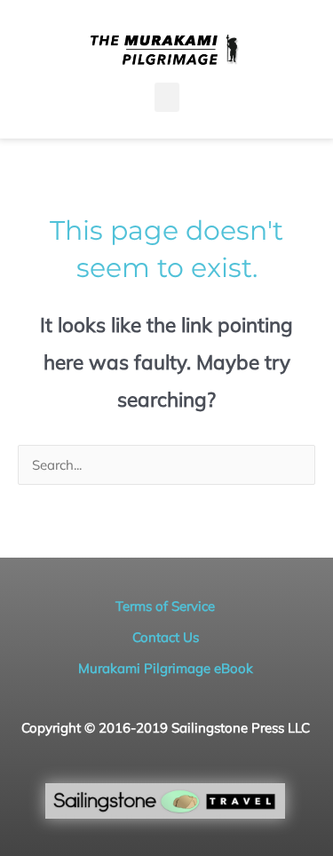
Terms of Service (165, 606)
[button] (167, 97)
